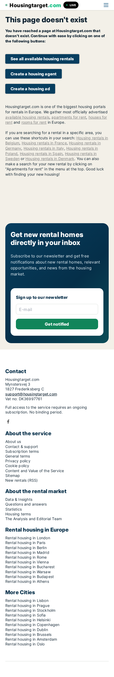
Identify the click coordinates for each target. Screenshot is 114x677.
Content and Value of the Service (34, 470)
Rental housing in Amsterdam (31, 639)
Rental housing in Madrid (27, 552)
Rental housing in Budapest (29, 576)
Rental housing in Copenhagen (32, 624)
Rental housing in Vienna (27, 562)
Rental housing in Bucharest (30, 566)
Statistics (13, 509)
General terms (17, 456)
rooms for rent (34, 122)
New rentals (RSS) (21, 480)
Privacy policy (17, 461)
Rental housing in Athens (27, 581)
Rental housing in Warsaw (28, 572)
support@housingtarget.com (31, 394)
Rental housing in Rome (26, 557)
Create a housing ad (30, 88)
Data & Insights (18, 499)
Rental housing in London (27, 538)
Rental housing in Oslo (25, 644)
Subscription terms (22, 451)
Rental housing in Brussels (28, 634)
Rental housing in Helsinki (27, 620)
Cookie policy (17, 465)
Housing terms (18, 514)
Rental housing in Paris (25, 542)
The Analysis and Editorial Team (33, 518)
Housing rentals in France (44, 143)
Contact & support (21, 446)
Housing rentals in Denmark (49, 158)
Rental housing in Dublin (26, 629)
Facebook (8, 421)
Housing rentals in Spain (41, 153)
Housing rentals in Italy (44, 148)
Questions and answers (26, 504)
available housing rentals (27, 117)
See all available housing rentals (42, 58)
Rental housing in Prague (27, 605)
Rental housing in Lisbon (27, 600)
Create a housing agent (33, 73)
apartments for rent (68, 117)
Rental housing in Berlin (26, 547)
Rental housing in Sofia (25, 615)
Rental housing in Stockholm (30, 610)
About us (13, 441)
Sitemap (12, 475)
